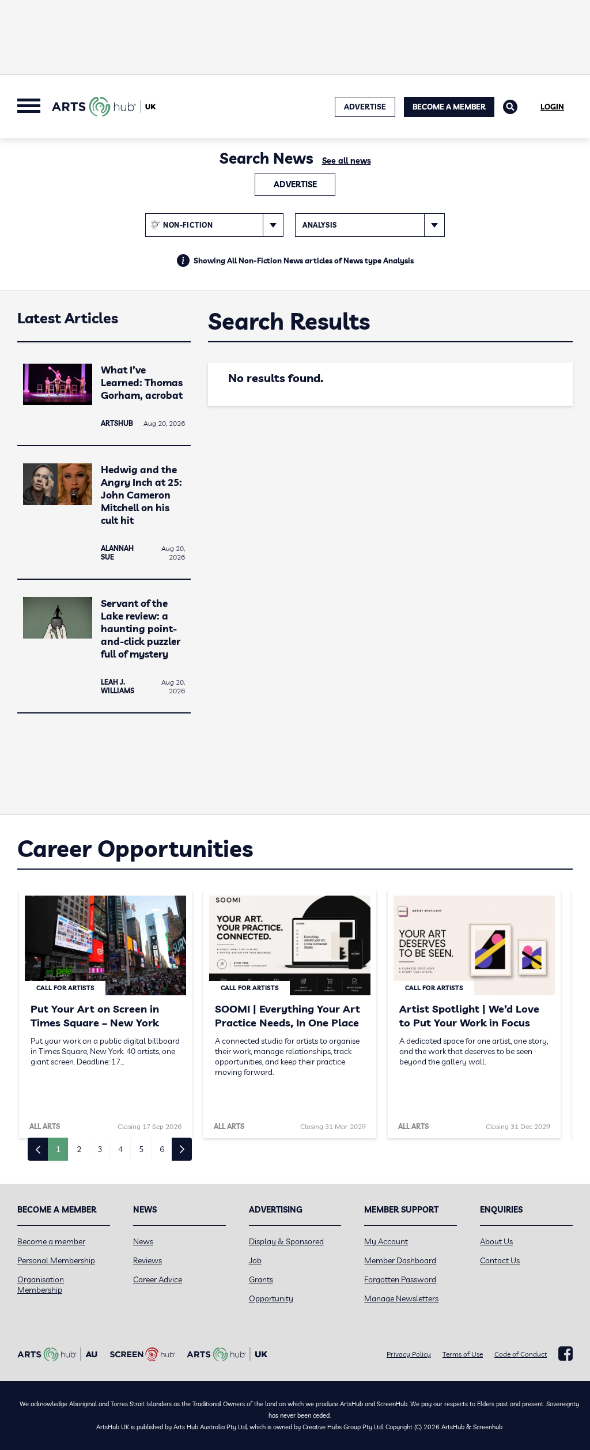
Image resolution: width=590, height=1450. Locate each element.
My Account (386, 1241)
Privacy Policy (409, 1354)
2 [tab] (79, 1149)
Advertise (295, 184)
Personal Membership (56, 1260)
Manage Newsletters (401, 1298)
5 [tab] (141, 1149)
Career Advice (157, 1279)
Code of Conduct (520, 1354)
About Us (496, 1241)
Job (255, 1260)
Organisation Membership (40, 1284)
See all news (346, 161)
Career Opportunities (135, 848)
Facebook (565, 1353)
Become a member (51, 1241)
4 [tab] (120, 1149)
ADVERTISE (365, 106)
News (143, 1241)
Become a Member (449, 106)
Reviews (147, 1260)
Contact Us (500, 1260)
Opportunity (271, 1298)
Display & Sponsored (286, 1241)
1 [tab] (58, 1149)
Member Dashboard (400, 1260)
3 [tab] (99, 1149)
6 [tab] (162, 1149)
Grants (261, 1279)
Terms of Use (462, 1354)
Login (552, 106)
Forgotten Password (400, 1279)
